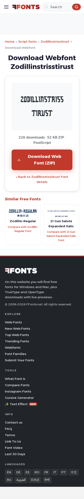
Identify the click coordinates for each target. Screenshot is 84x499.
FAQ (8, 429)
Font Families (15, 354)
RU (9, 480)
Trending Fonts (17, 341)
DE (18, 472)
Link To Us (13, 441)
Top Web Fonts (17, 335)
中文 (74, 472)
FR (46, 472)
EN (9, 472)
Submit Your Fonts (19, 360)
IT (54, 472)
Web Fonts (13, 322)
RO (37, 472)
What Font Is (15, 379)
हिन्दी (47, 480)
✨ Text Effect (20, 404)
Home (9, 41)
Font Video (13, 448)
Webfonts (13, 347)
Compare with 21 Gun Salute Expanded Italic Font (61, 236)
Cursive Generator (19, 398)
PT (64, 472)
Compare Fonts (17, 385)
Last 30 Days (15, 454)
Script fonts (27, 41)
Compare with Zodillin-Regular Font (23, 229)
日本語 (35, 480)
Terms (10, 435)
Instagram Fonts (18, 391)
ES (27, 472)
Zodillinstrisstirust (55, 41)
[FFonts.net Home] (26, 6)
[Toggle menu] (6, 7)
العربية (21, 480)
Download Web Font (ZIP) (44, 159)
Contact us (13, 422)
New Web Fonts (17, 328)
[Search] (76, 7)
